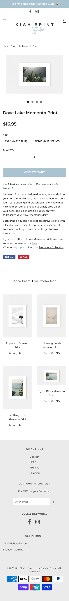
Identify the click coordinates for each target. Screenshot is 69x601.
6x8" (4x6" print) (16, 141)
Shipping (34, 473)
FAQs (34, 462)
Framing (34, 467)
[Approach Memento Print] (17, 316)
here (34, 243)
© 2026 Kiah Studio (16, 568)
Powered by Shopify (38, 568)
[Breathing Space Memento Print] (17, 387)
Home (6, 46)
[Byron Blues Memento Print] (51, 375)
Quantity (8, 150)
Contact (34, 456)
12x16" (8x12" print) (46, 141)
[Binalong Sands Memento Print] (51, 316)
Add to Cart (34, 172)
